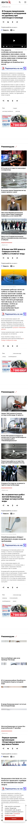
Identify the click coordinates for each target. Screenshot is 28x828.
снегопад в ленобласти (7, 111)
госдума (15, 108)
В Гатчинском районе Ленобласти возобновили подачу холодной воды (13, 682)
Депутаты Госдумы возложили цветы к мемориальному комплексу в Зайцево (14, 238)
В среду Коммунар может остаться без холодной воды (13, 705)
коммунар (4, 598)
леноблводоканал (12, 356)
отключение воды (17, 353)
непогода (18, 111)
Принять (14, 818)
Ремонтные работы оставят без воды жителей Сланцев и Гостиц (12, 462)
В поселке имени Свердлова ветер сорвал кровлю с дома (13, 191)
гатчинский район (13, 598)
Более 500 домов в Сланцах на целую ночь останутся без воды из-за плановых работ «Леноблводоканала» (14, 438)
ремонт (14, 601)
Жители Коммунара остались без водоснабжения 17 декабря (13, 727)
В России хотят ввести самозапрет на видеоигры (13, 169)
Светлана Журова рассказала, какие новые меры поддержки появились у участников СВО (12, 214)
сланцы (4, 356)
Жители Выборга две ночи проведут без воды (10, 659)
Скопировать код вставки (21, 49)
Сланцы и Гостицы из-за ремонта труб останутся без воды (13, 484)
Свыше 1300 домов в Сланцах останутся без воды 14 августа (12, 414)
